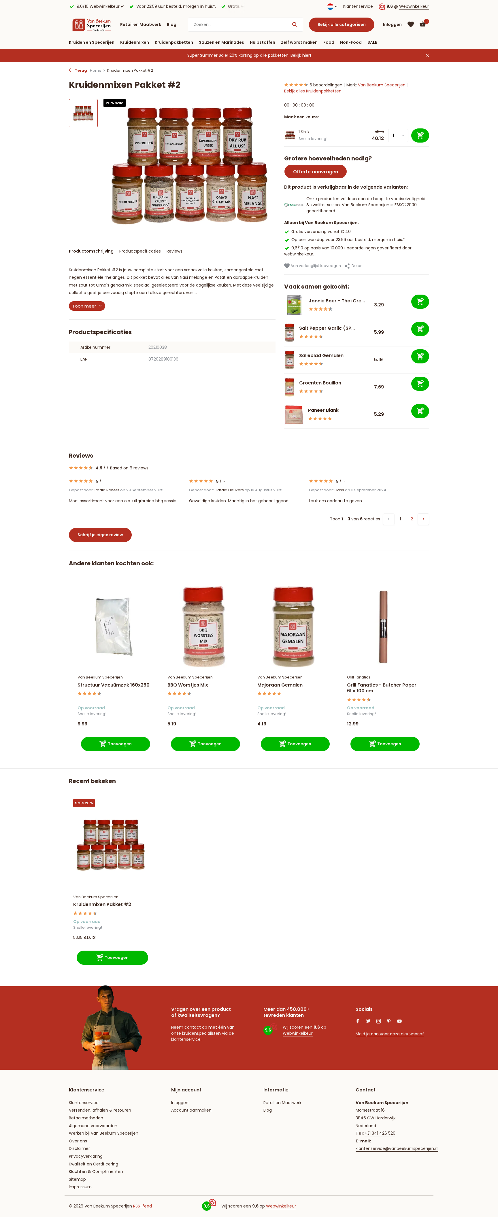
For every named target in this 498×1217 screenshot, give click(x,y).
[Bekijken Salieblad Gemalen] (289, 360)
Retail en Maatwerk (140, 24)
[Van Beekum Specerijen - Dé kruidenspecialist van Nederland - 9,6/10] (91, 24)
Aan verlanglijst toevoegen (315, 265)
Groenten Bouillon (320, 383)
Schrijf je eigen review (100, 535)
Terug (80, 70)
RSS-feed (142, 1206)
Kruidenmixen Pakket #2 (102, 905)
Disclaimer (79, 1148)
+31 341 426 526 (380, 1133)
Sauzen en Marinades (221, 42)
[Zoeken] (294, 24)
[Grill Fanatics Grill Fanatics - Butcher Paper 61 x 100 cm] (383, 626)
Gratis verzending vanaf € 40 (321, 231)
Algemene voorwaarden (93, 1126)
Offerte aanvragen (315, 171)
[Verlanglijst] (411, 24)
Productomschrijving (91, 251)
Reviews (174, 251)
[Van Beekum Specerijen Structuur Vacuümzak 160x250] (114, 626)
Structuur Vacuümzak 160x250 (114, 685)
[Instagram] (378, 1021)
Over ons (78, 1141)
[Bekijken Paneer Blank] (294, 415)
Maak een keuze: (301, 117)
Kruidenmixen (134, 42)
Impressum (80, 1187)
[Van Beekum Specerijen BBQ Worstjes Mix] (203, 626)
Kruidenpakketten (174, 42)
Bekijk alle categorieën (342, 24)
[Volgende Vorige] (423, 519)
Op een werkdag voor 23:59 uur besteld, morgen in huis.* (348, 239)
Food (328, 42)
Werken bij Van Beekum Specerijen (103, 1133)
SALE (372, 42)
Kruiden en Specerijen (91, 42)
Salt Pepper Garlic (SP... (327, 328)
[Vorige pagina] (389, 519)
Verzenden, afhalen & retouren (100, 1110)
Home (95, 70)
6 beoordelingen (326, 85)
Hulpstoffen (262, 42)
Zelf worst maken (299, 42)
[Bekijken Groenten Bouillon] (289, 387)
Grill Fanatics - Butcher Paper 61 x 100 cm (381, 688)
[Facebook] (358, 1021)
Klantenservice (358, 6)
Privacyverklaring (86, 1156)
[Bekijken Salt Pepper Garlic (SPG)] (289, 333)
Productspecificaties (140, 251)
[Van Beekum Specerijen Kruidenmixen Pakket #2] (110, 845)
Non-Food (351, 42)
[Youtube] (399, 1021)
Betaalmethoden (86, 1118)
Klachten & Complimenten (96, 1171)
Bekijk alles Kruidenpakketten (313, 91)
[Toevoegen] (420, 302)
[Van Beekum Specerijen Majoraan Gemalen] (293, 626)
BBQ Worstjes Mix (187, 685)
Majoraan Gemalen (280, 685)
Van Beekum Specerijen (381, 85)
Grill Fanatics (358, 677)
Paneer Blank (323, 410)
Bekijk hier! (300, 55)
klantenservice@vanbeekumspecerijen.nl (397, 1148)
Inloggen (179, 1103)
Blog (171, 24)
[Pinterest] (389, 1021)
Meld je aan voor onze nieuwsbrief (390, 1034)
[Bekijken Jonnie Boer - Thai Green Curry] (294, 305)
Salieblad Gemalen (321, 355)
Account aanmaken (191, 1110)
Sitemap (77, 1179)
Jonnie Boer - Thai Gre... (337, 300)
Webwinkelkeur (414, 6)
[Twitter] (368, 1021)
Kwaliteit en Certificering (93, 1164)
